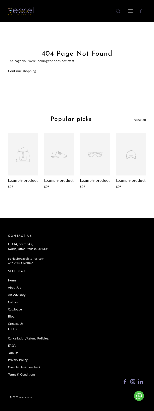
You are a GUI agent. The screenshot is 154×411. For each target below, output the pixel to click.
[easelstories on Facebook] (125, 381)
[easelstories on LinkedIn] (140, 381)
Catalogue (15, 309)
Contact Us (15, 323)
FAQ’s (12, 345)
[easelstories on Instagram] (132, 381)
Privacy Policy (18, 360)
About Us (14, 287)
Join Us (13, 353)
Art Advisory (17, 295)
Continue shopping (22, 71)
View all (140, 119)
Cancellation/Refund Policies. (28, 338)
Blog (11, 316)
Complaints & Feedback (24, 367)
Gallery (13, 302)
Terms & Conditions (21, 374)
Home (12, 280)
